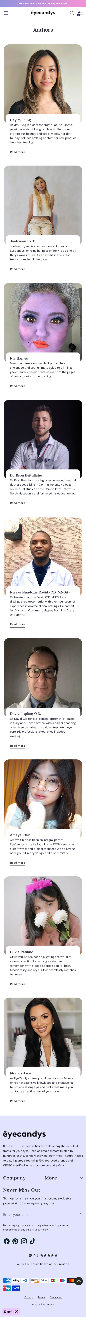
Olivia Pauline (21, 952)
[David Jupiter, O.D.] (43, 677)
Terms (41, 1297)
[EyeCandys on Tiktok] (32, 1242)
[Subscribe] (81, 1215)
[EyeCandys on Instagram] (23, 1242)
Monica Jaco (20, 1073)
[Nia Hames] (43, 322)
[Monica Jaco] (43, 1037)
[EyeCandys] (43, 12)
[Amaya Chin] (43, 799)
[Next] (79, 3)
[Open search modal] (72, 13)
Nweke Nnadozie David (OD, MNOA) (40, 592)
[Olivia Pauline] (43, 916)
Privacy (28, 1297)
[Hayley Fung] (43, 84)
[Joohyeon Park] (43, 205)
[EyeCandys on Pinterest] (15, 1242)
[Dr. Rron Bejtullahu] (43, 439)
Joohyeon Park (22, 241)
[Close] (16, 1311)
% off (8, 1312)
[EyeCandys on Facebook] (6, 1242)
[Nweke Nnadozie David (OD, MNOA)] (43, 556)
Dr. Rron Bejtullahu (26, 475)
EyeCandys (47, 1304)
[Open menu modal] (6, 13)
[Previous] (6, 3)
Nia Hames (19, 358)
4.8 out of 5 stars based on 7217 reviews (43, 1264)
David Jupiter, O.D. (25, 714)
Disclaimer (56, 1297)
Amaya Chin (20, 835)
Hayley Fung (20, 120)
